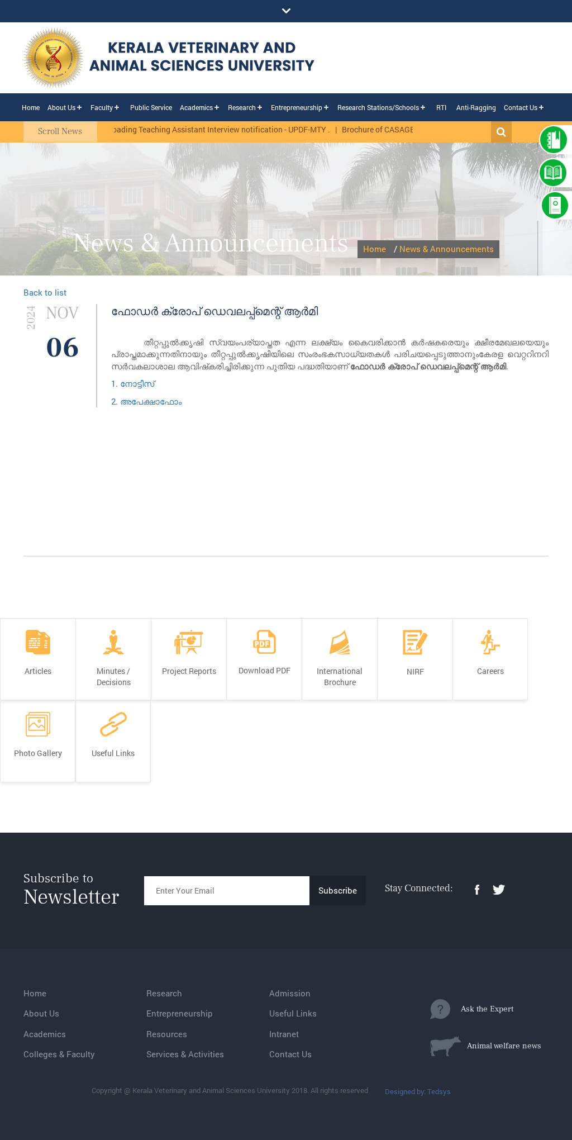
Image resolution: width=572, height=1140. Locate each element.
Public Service (151, 107)
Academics (196, 107)
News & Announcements (446, 248)
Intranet (284, 1033)
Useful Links (293, 1013)
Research (242, 107)
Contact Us (520, 107)
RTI (441, 107)
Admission (290, 993)
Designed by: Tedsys (418, 1091)
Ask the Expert (481, 1009)
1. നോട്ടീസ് (132, 383)
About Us (61, 107)
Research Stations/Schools (378, 107)
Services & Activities (185, 1054)
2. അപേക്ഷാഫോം (146, 401)
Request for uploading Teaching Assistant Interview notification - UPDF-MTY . (180, 129)
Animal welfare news (501, 1046)
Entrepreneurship (296, 107)
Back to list (44, 292)
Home (31, 107)
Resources (166, 1033)
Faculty (101, 107)
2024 (31, 317)
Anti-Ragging (476, 107)
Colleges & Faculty (59, 1054)
